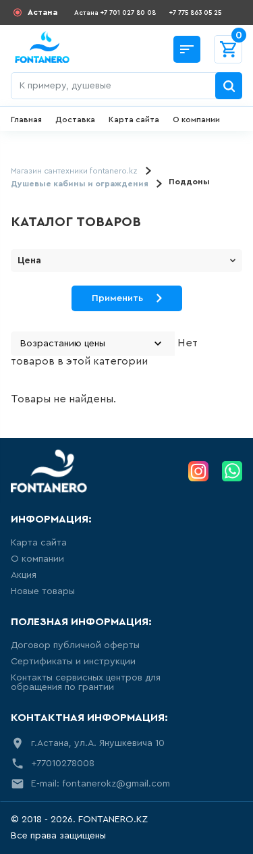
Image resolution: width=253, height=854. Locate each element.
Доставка (75, 119)
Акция (23, 575)
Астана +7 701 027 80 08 (115, 12)
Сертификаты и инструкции (73, 661)
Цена (29, 260)
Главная (26, 119)
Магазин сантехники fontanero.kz (74, 171)
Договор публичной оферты (75, 645)
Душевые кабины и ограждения (79, 184)
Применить (117, 298)
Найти (228, 85)
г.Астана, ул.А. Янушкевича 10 (98, 743)
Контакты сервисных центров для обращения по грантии (86, 682)
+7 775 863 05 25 (195, 12)
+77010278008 (62, 763)
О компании (196, 119)
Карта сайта (134, 119)
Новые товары (43, 591)
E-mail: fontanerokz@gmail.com (100, 784)
